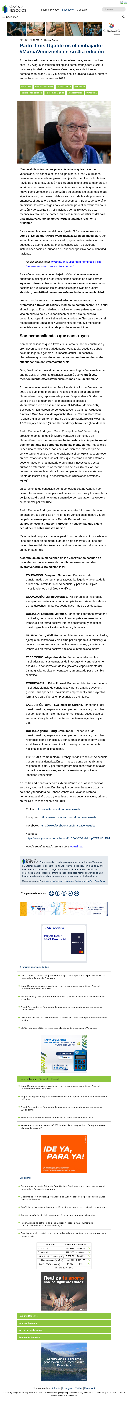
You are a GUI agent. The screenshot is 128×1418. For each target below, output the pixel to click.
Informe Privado (50, 9)
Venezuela (91, 93)
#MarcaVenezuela (44, 87)
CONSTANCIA (64, 87)
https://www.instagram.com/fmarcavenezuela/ (69, 817)
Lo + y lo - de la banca (30, 1330)
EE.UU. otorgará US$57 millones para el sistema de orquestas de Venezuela (59, 1028)
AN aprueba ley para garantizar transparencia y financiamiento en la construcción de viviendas (63, 997)
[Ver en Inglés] (122, 2)
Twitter (89, 881)
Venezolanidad (75, 93)
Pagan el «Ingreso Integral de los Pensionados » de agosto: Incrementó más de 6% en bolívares (64, 1097)
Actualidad (26, 87)
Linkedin (56, 1388)
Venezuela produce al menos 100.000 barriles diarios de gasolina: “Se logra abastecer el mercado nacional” (63, 1126)
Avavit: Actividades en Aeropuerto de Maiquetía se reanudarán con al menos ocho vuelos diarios (61, 1008)
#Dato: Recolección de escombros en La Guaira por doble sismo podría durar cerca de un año (64, 1018)
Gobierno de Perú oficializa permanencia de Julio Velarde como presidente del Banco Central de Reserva (63, 1198)
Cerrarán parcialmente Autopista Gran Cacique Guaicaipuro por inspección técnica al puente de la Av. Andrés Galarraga (63, 976)
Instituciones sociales (31, 93)
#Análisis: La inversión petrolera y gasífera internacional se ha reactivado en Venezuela (64, 1207)
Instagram (80, 881)
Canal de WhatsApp (53, 881)
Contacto (82, 9)
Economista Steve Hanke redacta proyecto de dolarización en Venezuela (57, 1117)
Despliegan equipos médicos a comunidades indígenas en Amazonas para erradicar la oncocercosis (63, 1234)
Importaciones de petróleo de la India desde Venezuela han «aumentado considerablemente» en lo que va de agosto (57, 1224)
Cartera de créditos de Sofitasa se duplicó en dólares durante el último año (58, 1215)
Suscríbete (68, 9)
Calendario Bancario (29, 1337)
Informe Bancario (28, 1323)
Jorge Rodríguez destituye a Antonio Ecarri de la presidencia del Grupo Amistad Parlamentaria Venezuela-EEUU (60, 987)
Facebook (100, 881)
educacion (80, 87)
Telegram (69, 881)
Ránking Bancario (28, 1316)
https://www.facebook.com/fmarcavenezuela (67, 825)
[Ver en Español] (125, 2)
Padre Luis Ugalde (55, 93)
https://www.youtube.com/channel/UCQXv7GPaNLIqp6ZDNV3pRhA (68, 838)
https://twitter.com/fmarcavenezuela (59, 809)
